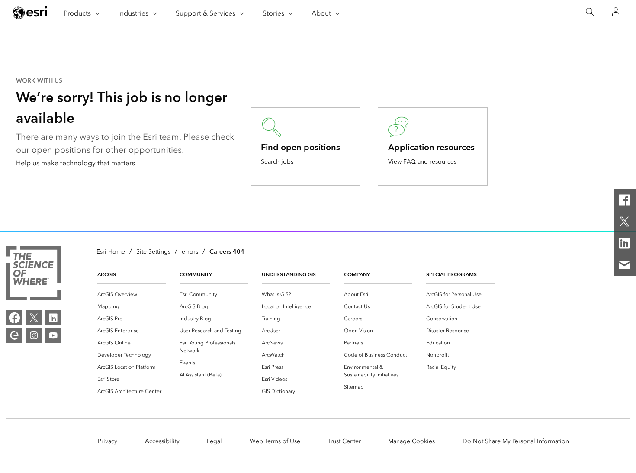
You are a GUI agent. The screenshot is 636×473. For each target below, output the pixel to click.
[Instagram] (34, 335)
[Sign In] (616, 12)
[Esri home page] (31, 12)
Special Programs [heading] (451, 274)
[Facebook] (624, 200)
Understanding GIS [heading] (289, 274)
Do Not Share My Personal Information (516, 441)
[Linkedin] (624, 243)
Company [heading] (357, 274)
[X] (624, 221)
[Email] (624, 265)
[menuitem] (131, 294)
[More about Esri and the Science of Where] (33, 274)
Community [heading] (196, 274)
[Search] (590, 12)
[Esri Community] (14, 335)
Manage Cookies (411, 441)
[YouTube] (53, 335)
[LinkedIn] (53, 317)
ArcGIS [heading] (106, 274)
